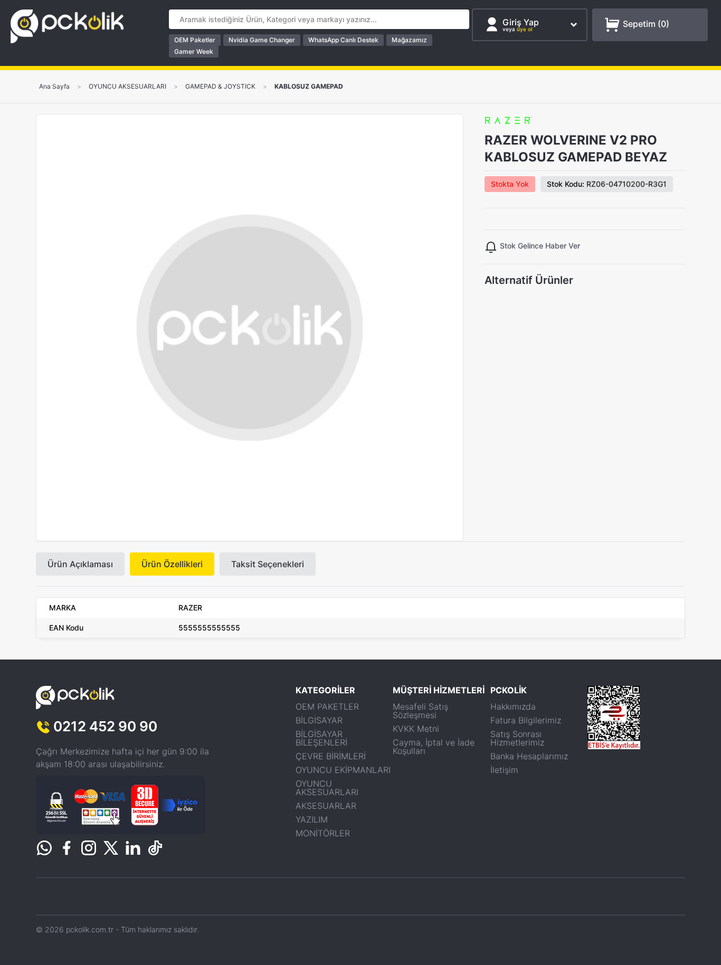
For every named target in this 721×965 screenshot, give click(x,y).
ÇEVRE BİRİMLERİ (331, 756)
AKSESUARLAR (326, 805)
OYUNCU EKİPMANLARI (343, 770)
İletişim (504, 770)
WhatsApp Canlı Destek (343, 40)
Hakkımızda (513, 706)
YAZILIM (312, 819)
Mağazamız (409, 40)
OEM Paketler (194, 40)
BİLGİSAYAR (319, 720)
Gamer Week (193, 51)
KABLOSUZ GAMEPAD (308, 86)
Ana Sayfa (54, 86)
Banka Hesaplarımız (529, 756)
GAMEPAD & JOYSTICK (220, 86)
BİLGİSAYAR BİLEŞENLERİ (321, 738)
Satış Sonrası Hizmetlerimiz (517, 738)
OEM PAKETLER (327, 706)
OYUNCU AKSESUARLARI (127, 86)
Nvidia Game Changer (262, 40)
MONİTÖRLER (323, 833)
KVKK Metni (416, 728)
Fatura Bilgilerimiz (525, 720)
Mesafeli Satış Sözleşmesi (420, 710)
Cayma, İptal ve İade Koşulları (434, 746)
